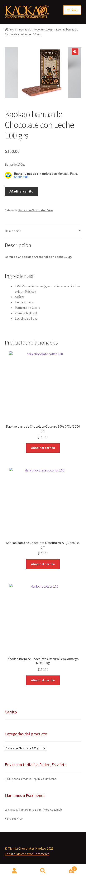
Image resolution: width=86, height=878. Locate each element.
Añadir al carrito (21, 191)
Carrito (66, 867)
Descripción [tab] (13, 231)
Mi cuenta (14, 871)
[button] (75, 51)
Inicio (13, 29)
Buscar (43, 871)
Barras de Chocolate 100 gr (36, 29)
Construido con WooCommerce (27, 854)
